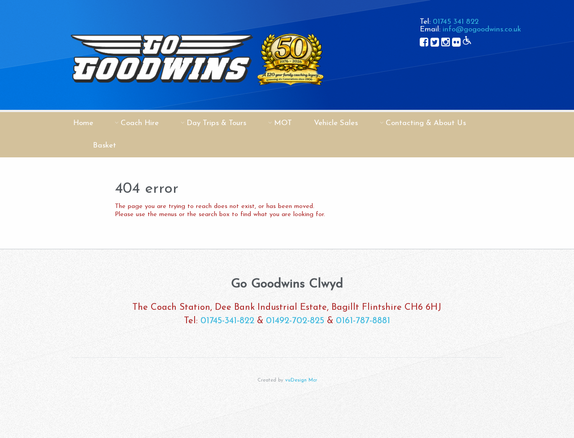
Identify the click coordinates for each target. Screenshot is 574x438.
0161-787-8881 (363, 321)
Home (83, 123)
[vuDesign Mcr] (287, 415)
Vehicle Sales (336, 123)
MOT (283, 123)
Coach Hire (140, 123)
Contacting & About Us (426, 123)
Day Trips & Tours (216, 123)
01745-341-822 (227, 321)
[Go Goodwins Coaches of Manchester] (196, 107)
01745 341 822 (455, 22)
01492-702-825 (295, 321)
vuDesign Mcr (301, 380)
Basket (104, 145)
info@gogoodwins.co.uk (482, 29)
